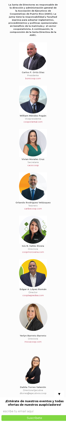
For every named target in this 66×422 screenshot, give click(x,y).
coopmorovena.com (33, 252)
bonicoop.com (33, 78)
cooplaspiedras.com (33, 295)
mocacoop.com (33, 341)
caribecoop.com (33, 208)
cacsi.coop (33, 165)
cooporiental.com (33, 121)
